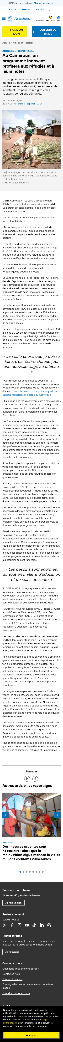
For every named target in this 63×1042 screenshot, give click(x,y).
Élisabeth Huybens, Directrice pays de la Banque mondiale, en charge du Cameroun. (29, 393)
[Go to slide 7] (40, 872)
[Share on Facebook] (35, 779)
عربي (51, 9)
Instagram (19, 925)
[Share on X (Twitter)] (27, 779)
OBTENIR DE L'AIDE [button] (48, 32)
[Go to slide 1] (21, 872)
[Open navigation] (3, 19)
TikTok (34, 925)
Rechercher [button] (40, 20)
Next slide (57, 815)
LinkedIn (42, 925)
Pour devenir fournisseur (16, 993)
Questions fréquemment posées (20, 969)
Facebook (12, 925)
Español (40, 9)
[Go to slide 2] (24, 872)
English (12, 9)
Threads (49, 925)
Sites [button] (59, 20)
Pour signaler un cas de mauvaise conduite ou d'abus (28, 986)
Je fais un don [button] (13, 903)
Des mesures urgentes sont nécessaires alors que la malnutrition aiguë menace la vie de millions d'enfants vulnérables (31, 853)
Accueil (6, 42)
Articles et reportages (24, 42)
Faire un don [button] (50, 20)
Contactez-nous (11, 974)
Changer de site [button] (42, 3)
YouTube (27, 925)
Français (26, 9)
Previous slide (5, 815)
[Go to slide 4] (30, 872)
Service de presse (12, 979)
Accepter (31, 1035)
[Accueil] (19, 18)
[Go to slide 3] (27, 872)
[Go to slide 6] (37, 872)
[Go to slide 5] (34, 872)
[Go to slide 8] (43, 872)
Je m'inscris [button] (12, 952)
